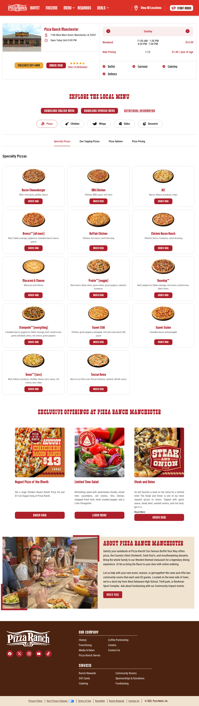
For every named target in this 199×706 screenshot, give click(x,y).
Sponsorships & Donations (130, 678)
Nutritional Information (139, 111)
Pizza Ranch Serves (89, 655)
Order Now (56, 65)
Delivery (112, 73)
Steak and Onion (144, 482)
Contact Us (114, 650)
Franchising (85, 645)
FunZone (52, 8)
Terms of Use (84, 700)
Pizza (49, 123)
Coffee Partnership (118, 640)
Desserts (153, 123)
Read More (139, 512)
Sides (127, 123)
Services (85, 665)
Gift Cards (84, 678)
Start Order (184, 8)
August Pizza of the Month (32, 482)
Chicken (75, 123)
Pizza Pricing (138, 141)
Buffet (35, 8)
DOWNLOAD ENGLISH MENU (59, 111)
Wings (102, 123)
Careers (112, 645)
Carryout (142, 66)
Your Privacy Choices (56, 700)
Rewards (84, 8)
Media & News (87, 650)
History (83, 640)
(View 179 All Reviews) (77, 67)
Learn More (99, 515)
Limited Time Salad (87, 482)
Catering (172, 66)
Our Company (88, 632)
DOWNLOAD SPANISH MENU (99, 111)
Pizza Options (116, 141)
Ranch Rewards (87, 673)
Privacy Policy (35, 700)
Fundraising (122, 683)
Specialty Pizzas (62, 141)
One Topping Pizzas (90, 141)
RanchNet (100, 700)
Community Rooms (126, 673)
